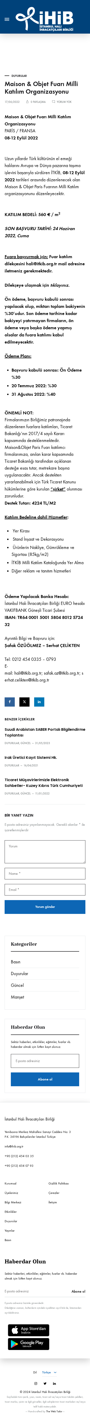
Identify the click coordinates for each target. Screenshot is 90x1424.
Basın (15, 962)
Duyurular (19, 76)
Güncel (26, 743)
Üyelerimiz (11, 1193)
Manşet (17, 997)
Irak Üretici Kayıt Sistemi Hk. (31, 757)
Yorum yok (64, 102)
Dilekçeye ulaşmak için (37, 285)
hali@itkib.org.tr (28, 673)
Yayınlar (10, 1231)
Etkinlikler (11, 1212)
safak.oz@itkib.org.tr (61, 673)
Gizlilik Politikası (58, 1183)
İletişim (52, 1202)
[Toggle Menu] (7, 19)
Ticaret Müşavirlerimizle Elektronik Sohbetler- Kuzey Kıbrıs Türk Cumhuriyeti (44, 782)
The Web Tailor (54, 1411)
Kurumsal (10, 1183)
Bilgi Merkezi (13, 1202)
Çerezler (53, 1193)
